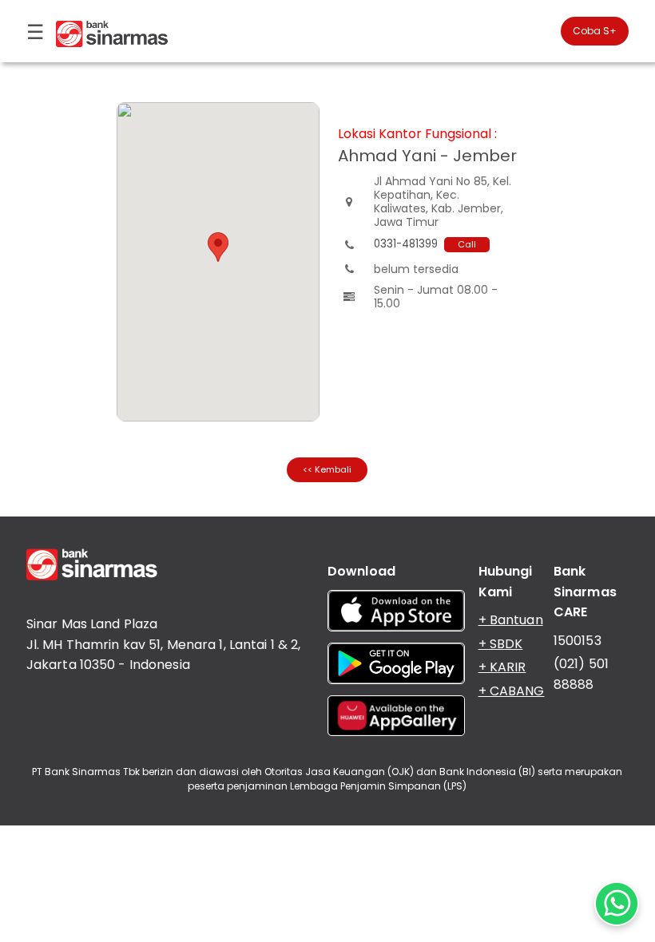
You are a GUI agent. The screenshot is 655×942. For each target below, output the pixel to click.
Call (467, 244)
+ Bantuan (510, 620)
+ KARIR (502, 667)
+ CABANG (511, 691)
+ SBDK (500, 644)
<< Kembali (327, 469)
